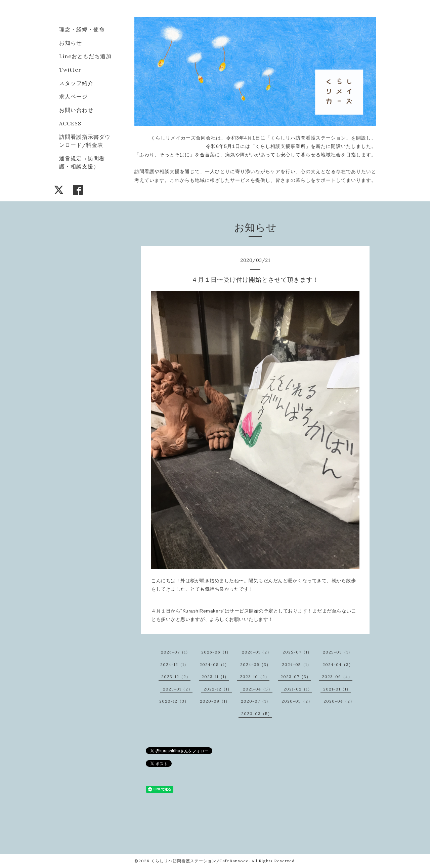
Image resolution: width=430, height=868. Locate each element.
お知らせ (70, 42)
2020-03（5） (256, 713)
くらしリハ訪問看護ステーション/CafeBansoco (200, 860)
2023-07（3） (296, 676)
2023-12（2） (175, 676)
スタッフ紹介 (76, 83)
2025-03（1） (337, 652)
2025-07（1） (297, 652)
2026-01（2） (256, 652)
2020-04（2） (339, 701)
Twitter (70, 69)
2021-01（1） (337, 689)
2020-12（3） (174, 701)
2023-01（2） (177, 689)
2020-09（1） (215, 701)
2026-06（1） (216, 652)
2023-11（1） (215, 676)
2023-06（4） (337, 676)
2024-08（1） (214, 664)
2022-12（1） (218, 689)
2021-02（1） (298, 689)
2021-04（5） (257, 689)
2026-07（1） (175, 652)
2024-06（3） (255, 664)
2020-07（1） (255, 701)
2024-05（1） (296, 664)
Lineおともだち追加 (85, 56)
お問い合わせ (76, 110)
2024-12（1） (174, 664)
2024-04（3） (337, 664)
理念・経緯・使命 (82, 29)
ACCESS (70, 123)
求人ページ (73, 96)
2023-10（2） (254, 676)
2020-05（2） (297, 701)
